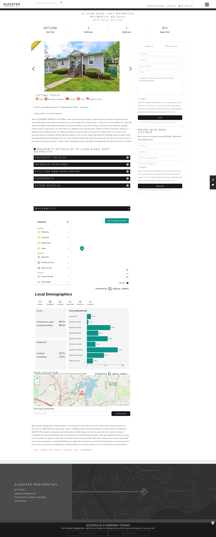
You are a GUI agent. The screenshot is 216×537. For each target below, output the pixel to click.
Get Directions (121, 413)
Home (36, 450)
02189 (76, 450)
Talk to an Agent (128, 533)
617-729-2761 (187, 6)
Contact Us (148, 46)
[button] (61, 2)
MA (51, 450)
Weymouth (67, 450)
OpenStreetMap (119, 405)
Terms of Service (170, 122)
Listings (44, 450)
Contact (171, 6)
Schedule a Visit (171, 46)
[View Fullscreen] (37, 388)
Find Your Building (87, 533)
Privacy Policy (171, 112)
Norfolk (58, 450)
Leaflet (111, 405)
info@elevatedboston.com (25, 493)
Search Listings (155, 6)
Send (160, 117)
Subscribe (160, 186)
